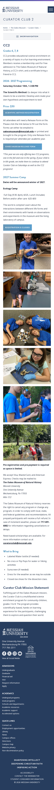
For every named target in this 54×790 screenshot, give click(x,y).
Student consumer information (27, 779)
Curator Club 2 (8, 30)
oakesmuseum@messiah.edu (18, 131)
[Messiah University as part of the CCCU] (30, 652)
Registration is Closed (17, 227)
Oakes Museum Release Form (22, 146)
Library (5, 731)
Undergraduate (8, 670)
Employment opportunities (13, 728)
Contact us (7, 725)
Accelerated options (10, 713)
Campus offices (8, 738)
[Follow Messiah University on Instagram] (15, 653)
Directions (6, 741)
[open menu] (51, 9)
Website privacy (8, 747)
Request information (11, 683)
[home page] (28, 9)
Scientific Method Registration (22, 113)
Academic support (10, 710)
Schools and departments (13, 704)
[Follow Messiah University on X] (9, 653)
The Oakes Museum (18, 28)
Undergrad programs (11, 697)
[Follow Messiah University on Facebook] (4, 653)
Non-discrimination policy (13, 750)
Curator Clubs (33, 28)
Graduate (6, 673)
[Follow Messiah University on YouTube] (20, 653)
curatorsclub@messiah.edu (17, 543)
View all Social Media (11, 658)
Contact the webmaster (27, 776)
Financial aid (7, 676)
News (4, 734)
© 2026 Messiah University (27, 782)
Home (5, 28)
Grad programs (8, 701)
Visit (4, 679)
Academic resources (10, 707)
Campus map (7, 744)
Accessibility (27, 772)
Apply (4, 686)
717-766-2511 (8, 647)
